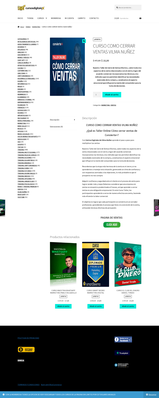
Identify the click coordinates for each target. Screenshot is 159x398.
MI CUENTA (69, 18)
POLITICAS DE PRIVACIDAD (28, 338)
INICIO (20, 18)
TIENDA (30, 18)
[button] (84, 41)
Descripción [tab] (54, 120)
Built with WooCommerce (51, 384)
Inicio (22, 27)
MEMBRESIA (56, 18)
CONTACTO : (94, 18)
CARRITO (81, 18)
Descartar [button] (152, 394)
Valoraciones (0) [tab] (56, 126)
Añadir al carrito (111, 94)
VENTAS (113, 105)
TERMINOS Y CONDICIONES (28, 384)
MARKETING (36, 27)
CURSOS (40, 18)
